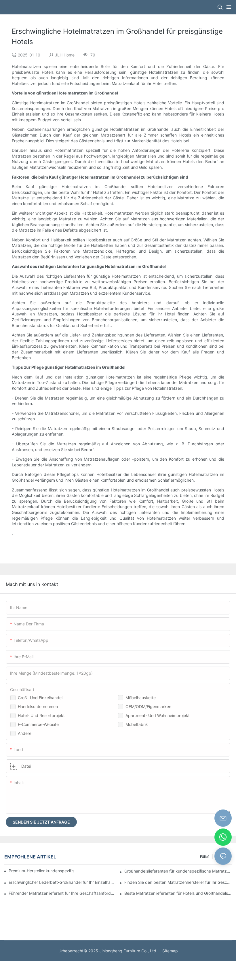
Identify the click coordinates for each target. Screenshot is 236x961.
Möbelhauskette (140, 697)
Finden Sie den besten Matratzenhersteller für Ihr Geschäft (178, 882)
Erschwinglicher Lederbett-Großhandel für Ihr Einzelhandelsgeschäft (62, 882)
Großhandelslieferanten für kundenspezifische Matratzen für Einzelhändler (178, 871)
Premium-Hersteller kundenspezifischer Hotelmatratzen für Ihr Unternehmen (43, 870)
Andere (24, 733)
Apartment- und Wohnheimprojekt (157, 715)
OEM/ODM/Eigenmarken (148, 706)
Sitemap (169, 950)
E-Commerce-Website (38, 724)
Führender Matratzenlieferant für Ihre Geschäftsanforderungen (62, 893)
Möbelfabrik (136, 724)
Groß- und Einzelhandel (40, 697)
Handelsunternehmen (38, 706)
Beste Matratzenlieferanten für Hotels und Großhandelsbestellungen (178, 893)
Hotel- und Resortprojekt (41, 715)
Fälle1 (205, 856)
